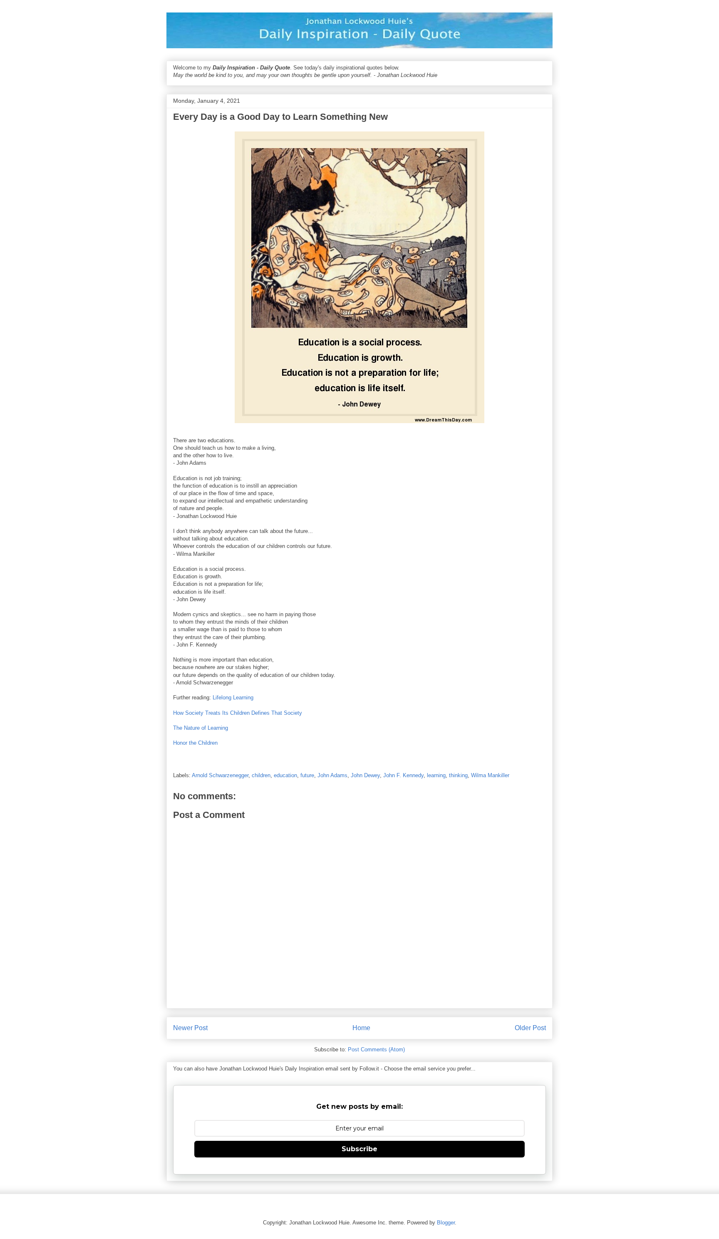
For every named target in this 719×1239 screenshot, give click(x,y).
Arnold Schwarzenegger (220, 775)
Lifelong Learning (233, 697)
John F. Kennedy (403, 775)
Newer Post (190, 1027)
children (261, 775)
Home (361, 1027)
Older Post (530, 1027)
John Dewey (365, 775)
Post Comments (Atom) (376, 1049)
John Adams (332, 775)
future (307, 775)
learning (436, 775)
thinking (458, 775)
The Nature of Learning (200, 728)
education (285, 775)
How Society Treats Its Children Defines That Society (237, 713)
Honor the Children (195, 743)
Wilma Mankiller (490, 775)
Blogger (446, 1222)
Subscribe (359, 1149)
